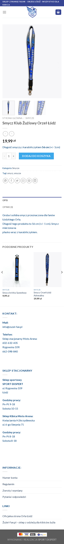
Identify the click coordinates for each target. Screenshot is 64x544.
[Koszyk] (58, 12)
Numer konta (9, 477)
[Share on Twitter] (17, 180)
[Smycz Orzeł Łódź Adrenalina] (48, 269)
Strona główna (12, 118)
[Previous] (8, 61)
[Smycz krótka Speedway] (16, 269)
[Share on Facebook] (11, 180)
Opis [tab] (5, 200)
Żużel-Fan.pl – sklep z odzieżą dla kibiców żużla (28, 522)
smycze (17, 173)
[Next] (56, 61)
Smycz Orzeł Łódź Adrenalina (42, 294)
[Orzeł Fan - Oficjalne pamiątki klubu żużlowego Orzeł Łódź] (32, 12)
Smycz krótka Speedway (14, 292)
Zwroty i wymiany (12, 490)
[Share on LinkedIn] (35, 180)
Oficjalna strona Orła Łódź (17, 516)
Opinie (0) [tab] (7, 207)
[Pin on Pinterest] (29, 180)
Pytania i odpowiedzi (14, 496)
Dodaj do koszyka (36, 155)
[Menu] (4, 12)
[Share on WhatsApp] (5, 180)
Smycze (29, 118)
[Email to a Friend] (23, 180)
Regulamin (8, 484)
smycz (10, 173)
